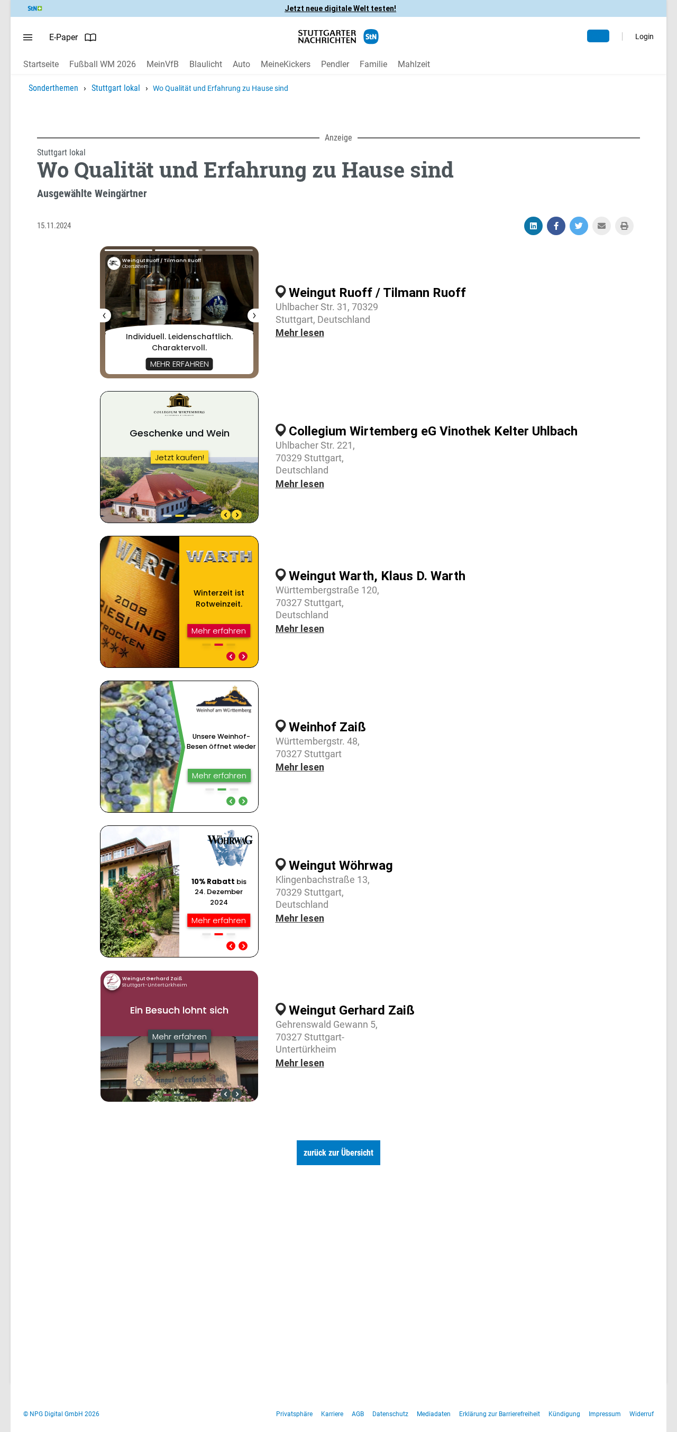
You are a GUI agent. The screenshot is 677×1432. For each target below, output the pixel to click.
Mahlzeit (414, 64)
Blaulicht (205, 64)
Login (644, 36)
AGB (358, 1414)
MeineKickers (285, 64)
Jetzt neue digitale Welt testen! (340, 8)
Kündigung (564, 1414)
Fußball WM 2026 (102, 64)
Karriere (332, 1414)
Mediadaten (434, 1414)
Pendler (335, 64)
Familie (373, 64)
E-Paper (63, 37)
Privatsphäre (294, 1414)
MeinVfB (163, 64)
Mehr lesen (300, 332)
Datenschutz (390, 1414)
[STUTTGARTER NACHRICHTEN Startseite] (338, 36)
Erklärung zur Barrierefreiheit (499, 1414)
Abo (598, 36)
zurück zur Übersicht (338, 1153)
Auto (241, 64)
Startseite (41, 64)
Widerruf (641, 1414)
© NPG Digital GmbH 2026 (61, 1414)
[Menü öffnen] (27, 37)
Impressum (605, 1414)
